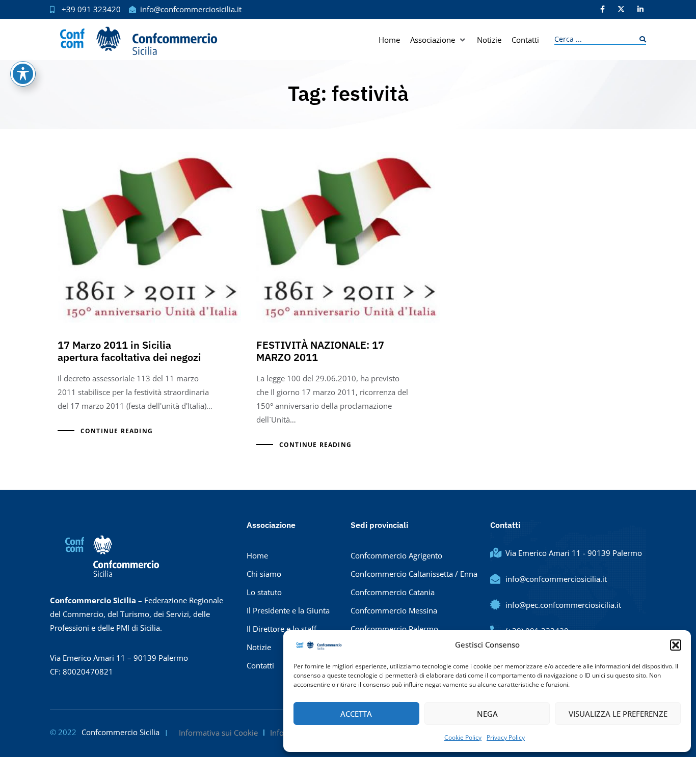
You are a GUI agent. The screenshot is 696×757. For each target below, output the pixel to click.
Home (257, 555)
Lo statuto (264, 592)
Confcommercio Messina (394, 610)
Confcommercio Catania (393, 592)
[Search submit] (640, 39)
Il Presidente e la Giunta (288, 610)
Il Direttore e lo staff (281, 629)
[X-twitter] (621, 9)
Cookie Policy (462, 737)
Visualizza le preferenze (618, 714)
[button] (676, 645)
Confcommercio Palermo (394, 629)
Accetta (356, 714)
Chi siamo (264, 574)
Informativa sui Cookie (218, 732)
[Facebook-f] (602, 9)
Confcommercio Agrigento (396, 555)
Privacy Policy (506, 737)
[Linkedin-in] (640, 9)
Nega (487, 714)
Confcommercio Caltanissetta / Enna (414, 574)
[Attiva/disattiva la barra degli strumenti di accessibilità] (23, 74)
